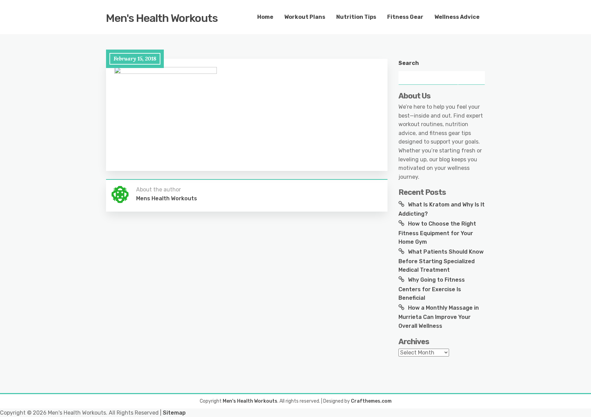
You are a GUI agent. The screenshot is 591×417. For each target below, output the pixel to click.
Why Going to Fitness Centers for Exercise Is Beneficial (431, 289)
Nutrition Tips (356, 17)
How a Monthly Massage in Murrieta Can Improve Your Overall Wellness (438, 317)
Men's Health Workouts (162, 18)
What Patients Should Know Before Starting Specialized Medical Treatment (441, 260)
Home (265, 17)
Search (408, 63)
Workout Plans (304, 17)
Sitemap (174, 412)
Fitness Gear (405, 17)
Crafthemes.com (371, 401)
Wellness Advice (457, 17)
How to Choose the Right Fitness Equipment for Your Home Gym (437, 232)
